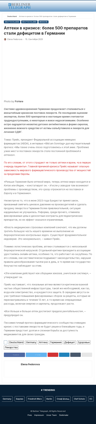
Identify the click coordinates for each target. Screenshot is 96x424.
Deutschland (12, 16)
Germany (31, 342)
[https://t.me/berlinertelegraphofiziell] (49, 419)
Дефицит (69, 342)
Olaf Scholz (77, 399)
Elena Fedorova (30, 364)
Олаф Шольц (61, 399)
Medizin (44, 22)
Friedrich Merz (33, 399)
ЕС (89, 399)
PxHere (19, 101)
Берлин (18, 399)
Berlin (47, 399)
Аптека (43, 342)
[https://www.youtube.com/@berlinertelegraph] (46, 419)
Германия (56, 342)
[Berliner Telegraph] (19, 6)
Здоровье (84, 342)
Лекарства (11, 347)
